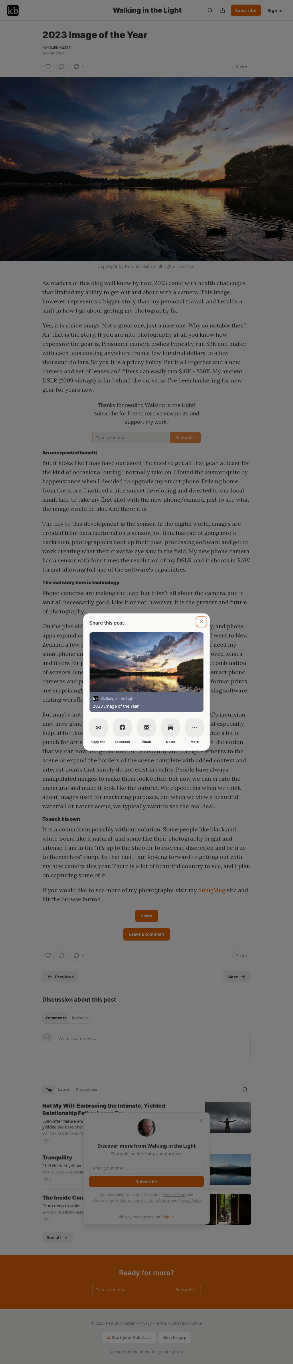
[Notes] (170, 727)
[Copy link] (98, 727)
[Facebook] (122, 727)
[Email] (146, 727)
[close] (201, 621)
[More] (194, 727)
